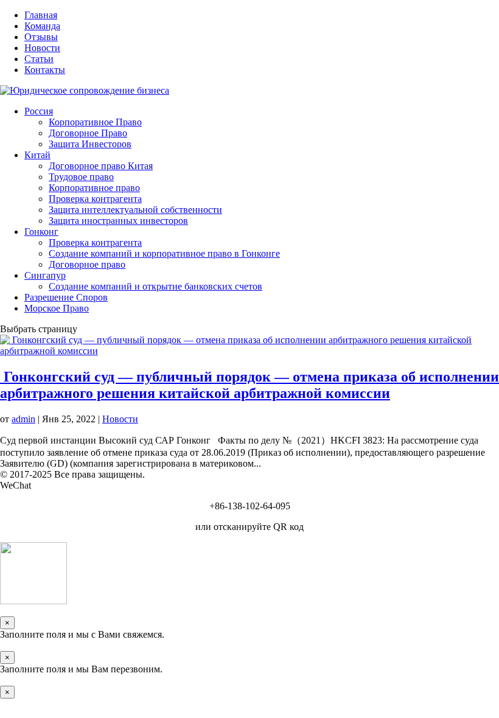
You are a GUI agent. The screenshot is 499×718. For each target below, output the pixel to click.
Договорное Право (88, 133)
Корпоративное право (94, 188)
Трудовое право (81, 177)
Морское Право (56, 308)
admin (23, 419)
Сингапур (45, 275)
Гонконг (41, 231)
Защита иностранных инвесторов (118, 220)
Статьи (39, 59)
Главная (40, 15)
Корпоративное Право (95, 122)
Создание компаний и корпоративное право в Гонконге (164, 253)
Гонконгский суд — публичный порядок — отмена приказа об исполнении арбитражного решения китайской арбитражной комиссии (249, 385)
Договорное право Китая (101, 166)
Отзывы (41, 37)
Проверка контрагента (95, 198)
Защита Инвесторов (90, 144)
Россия (38, 111)
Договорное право (87, 264)
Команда (42, 26)
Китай (37, 155)
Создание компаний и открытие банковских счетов (155, 286)
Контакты (44, 69)
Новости (42, 48)
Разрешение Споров (66, 297)
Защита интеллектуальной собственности (135, 209)
